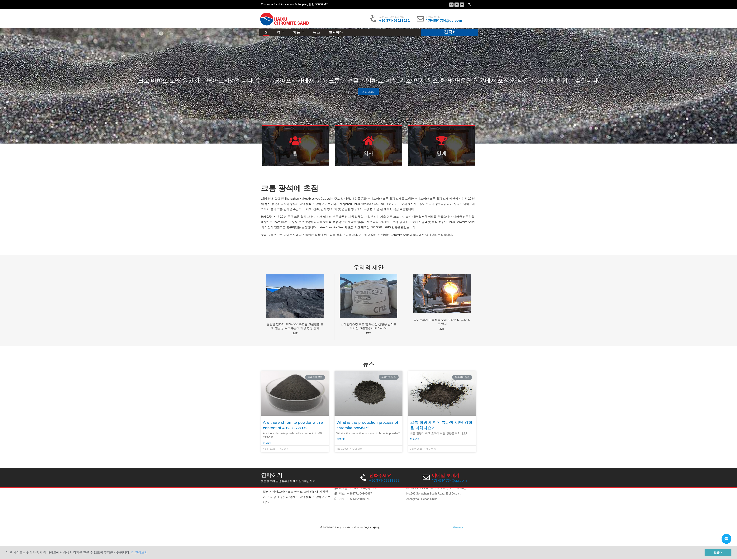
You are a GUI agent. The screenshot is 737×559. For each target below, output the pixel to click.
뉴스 (316, 32)
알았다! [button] (718, 552)
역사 (368, 153)
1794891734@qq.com (444, 20)
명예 (441, 153)
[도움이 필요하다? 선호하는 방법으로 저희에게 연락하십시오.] (726, 539)
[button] (449, 32)
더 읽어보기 (369, 91)
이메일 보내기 (433, 16)
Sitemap (458, 527)
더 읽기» (267, 443)
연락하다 (336, 32)
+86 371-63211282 (394, 20)
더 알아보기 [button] (139, 552)
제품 (296, 32)
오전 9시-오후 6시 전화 (391, 16)
